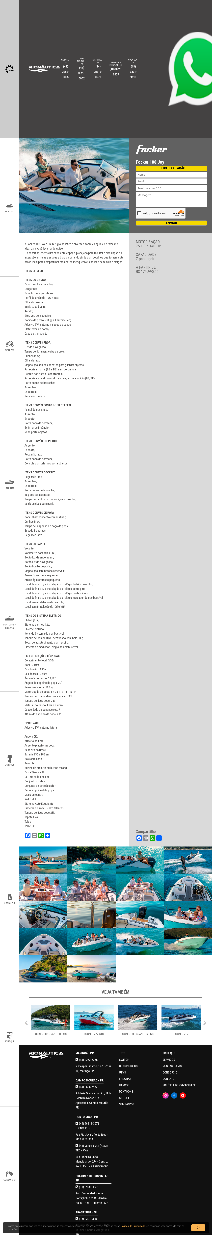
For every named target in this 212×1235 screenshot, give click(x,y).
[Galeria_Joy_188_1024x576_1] (43, 860)
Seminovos (126, 1104)
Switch (124, 1060)
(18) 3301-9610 (88, 1219)
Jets (122, 1053)
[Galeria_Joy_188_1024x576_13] (43, 941)
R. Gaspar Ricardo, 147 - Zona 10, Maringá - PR (93, 1068)
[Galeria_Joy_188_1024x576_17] (43, 968)
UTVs (122, 1072)
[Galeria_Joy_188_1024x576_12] (188, 914)
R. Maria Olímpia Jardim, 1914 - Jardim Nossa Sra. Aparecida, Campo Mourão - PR (93, 1100)
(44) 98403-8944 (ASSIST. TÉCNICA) (93, 1148)
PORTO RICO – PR (98, 69)
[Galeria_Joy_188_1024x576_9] (43, 914)
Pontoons (126, 1091)
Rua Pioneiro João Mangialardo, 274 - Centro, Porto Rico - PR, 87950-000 (92, 1161)
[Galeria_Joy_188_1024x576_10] (91, 914)
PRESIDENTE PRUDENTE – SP (115, 68)
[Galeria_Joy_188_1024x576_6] (91, 887)
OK (198, 1227)
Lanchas (125, 1079)
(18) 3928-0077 (88, 1187)
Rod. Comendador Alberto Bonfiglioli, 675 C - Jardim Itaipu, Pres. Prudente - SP (91, 1198)
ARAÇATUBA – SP (133, 69)
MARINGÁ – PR (65, 69)
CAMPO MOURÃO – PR (81, 68)
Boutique (168, 1053)
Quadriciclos (128, 1066)
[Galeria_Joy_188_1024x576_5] (43, 887)
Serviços (168, 1060)
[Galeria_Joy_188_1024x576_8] (188, 887)
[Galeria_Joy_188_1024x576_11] (140, 914)
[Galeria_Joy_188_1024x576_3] (140, 860)
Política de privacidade (179, 1085)
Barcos (124, 1085)
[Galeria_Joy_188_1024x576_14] (91, 941)
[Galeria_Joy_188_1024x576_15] (140, 941)
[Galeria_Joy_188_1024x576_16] (188, 941)
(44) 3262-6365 (88, 1060)
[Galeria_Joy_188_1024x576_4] (188, 860)
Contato (168, 1079)
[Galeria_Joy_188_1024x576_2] (91, 860)
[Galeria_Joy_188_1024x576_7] (140, 887)
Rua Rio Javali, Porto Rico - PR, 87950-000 (92, 1137)
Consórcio (169, 1072)
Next (205, 1022)
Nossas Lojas (172, 1066)
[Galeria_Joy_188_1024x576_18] (91, 968)
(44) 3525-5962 (88, 1087)
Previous (26, 1022)
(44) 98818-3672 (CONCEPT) (87, 1126)
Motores (125, 1098)
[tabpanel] (50, 1022)
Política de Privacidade (133, 1226)
